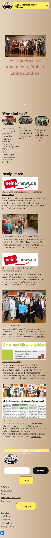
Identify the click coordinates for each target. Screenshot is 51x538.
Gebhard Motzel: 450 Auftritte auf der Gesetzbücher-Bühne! (18, 269)
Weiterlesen (22, 208)
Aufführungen (7, 515)
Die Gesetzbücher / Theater (26, 6)
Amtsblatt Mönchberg (11, 361)
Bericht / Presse (7, 526)
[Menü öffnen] (47, 5)
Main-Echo (7, 419)
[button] (22, 104)
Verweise (5, 493)
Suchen (7, 465)
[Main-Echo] (24, 401)
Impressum (6, 500)
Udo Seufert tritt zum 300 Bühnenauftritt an (21, 235)
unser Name (6, 490)
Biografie (5, 512)
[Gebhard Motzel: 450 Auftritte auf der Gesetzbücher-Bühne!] (20, 260)
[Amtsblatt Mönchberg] (24, 351)
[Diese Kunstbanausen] (24, 307)
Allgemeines (6, 522)
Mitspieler (5, 519)
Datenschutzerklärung (11, 497)
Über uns (5, 486)
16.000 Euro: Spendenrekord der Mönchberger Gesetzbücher (22, 193)
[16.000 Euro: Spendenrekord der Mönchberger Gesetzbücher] (20, 183)
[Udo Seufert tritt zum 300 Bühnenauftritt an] (20, 224)
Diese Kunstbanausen (11, 325)
